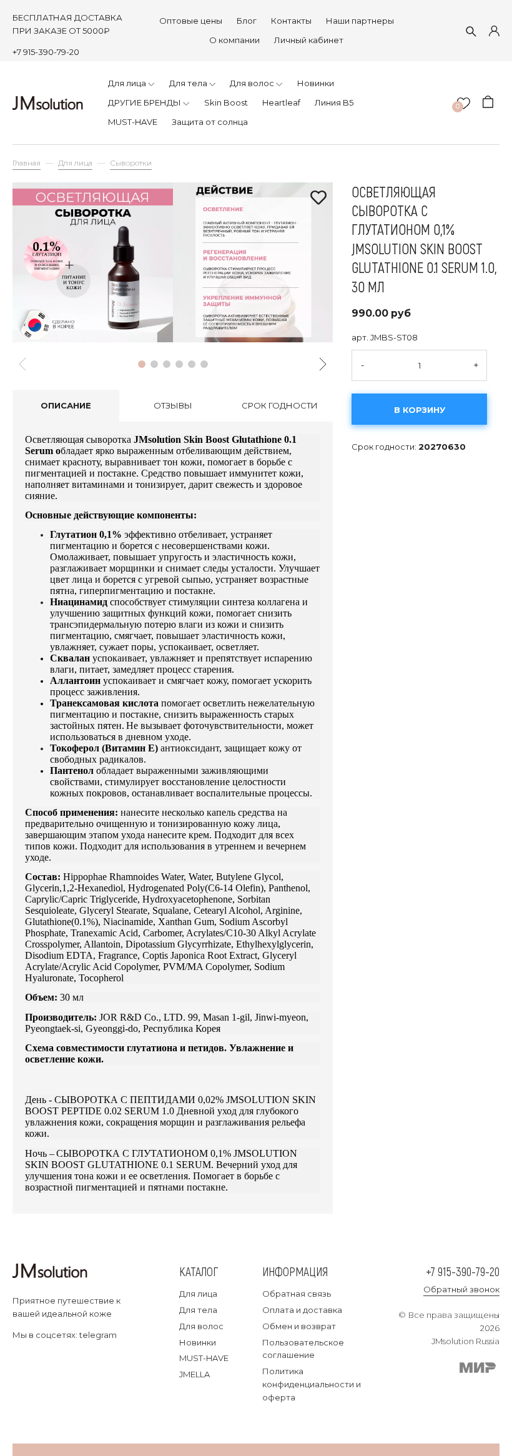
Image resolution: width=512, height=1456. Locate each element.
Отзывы (173, 405)
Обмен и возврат (299, 1326)
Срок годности (280, 405)
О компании (234, 40)
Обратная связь (296, 1294)
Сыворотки (131, 163)
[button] (141, 364)
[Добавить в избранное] (318, 198)
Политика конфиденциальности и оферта (311, 1384)
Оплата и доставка (302, 1310)
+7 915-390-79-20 (45, 52)
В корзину (419, 410)
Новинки (197, 1342)
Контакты (291, 21)
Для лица (75, 163)
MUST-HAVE (204, 1358)
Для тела (198, 1310)
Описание (66, 405)
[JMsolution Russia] (47, 103)
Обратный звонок (461, 1289)
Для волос (201, 1326)
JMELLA (194, 1374)
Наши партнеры (360, 21)
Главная (26, 163)
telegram (98, 1335)
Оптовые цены (190, 21)
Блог (247, 21)
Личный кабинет (308, 40)
